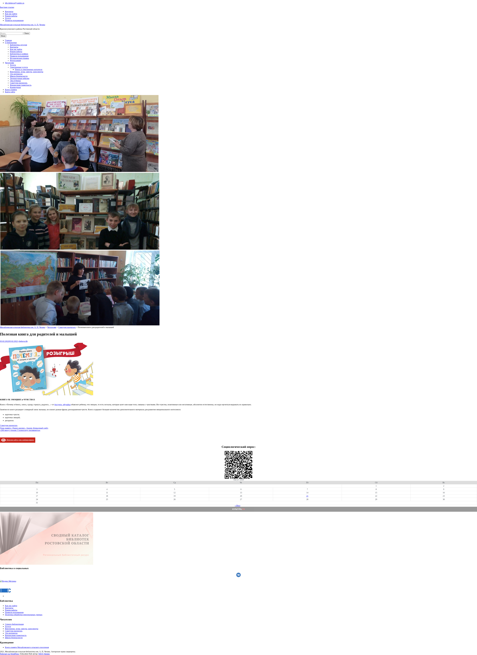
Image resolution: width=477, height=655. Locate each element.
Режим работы (11, 16)
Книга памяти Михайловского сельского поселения (27, 647)
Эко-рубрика (15, 81)
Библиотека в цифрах (19, 54)
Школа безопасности (19, 76)
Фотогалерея (15, 60)
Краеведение (15, 87)
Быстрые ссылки (7, 7)
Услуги (8, 18)
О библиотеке (11, 43)
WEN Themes (44, 654)
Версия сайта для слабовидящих (20, 440)
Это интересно (16, 74)
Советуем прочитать (18, 83)
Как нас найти (11, 14)
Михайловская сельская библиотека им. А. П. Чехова (22, 25)
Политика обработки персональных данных (23, 615)
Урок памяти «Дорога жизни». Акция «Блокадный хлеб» (24, 428)
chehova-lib (23, 341)
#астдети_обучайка (62, 404)
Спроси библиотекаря (14, 624)
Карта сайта (10, 92)
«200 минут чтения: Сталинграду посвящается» (20, 430)
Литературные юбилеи (19, 78)
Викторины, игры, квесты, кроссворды (26, 72)
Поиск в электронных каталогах (28, 69)
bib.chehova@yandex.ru (14, 3)
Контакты (9, 11)
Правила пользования (14, 20)
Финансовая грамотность (20, 85)
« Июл (237, 505)
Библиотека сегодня (18, 45)
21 (307, 496)
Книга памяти (11, 90)
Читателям (9, 63)
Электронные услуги (19, 67)
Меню (3, 36)
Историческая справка (19, 58)
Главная (8, 40)
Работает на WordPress (9, 654)
